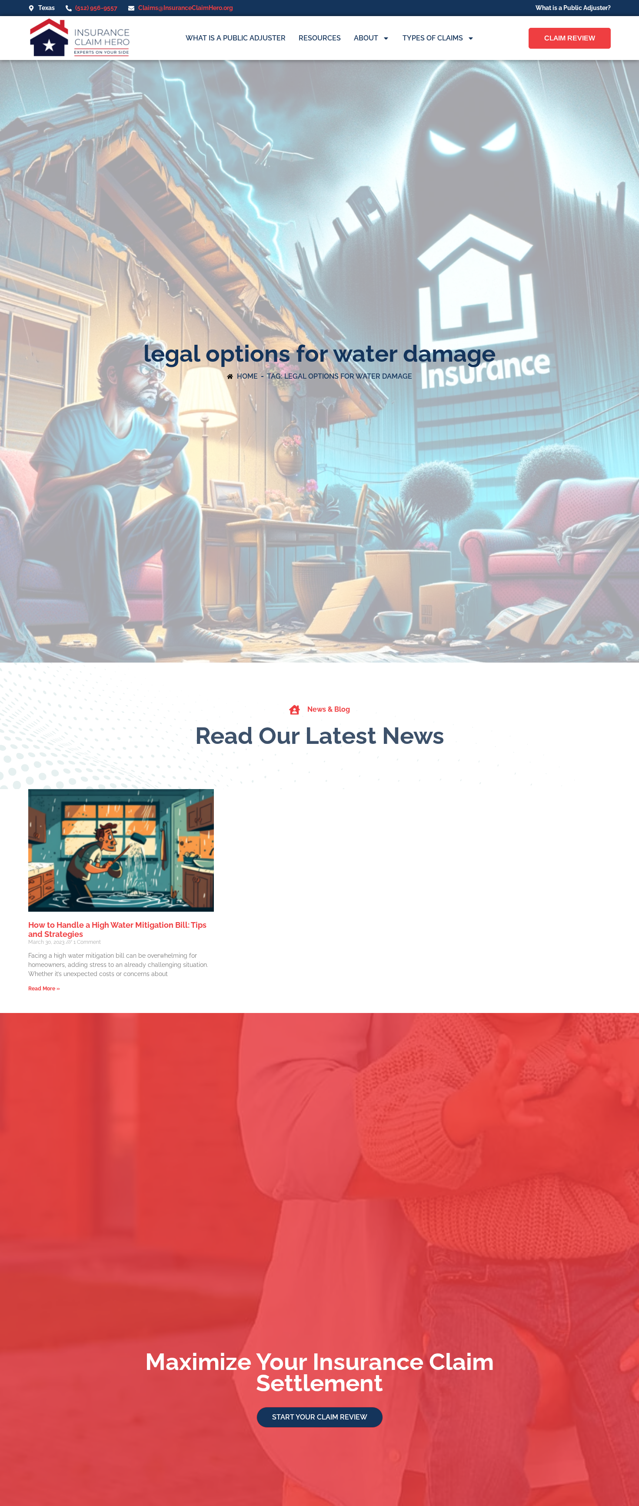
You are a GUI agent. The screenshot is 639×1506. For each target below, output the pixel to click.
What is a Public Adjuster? (573, 7)
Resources (320, 38)
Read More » (44, 989)
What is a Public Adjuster (236, 38)
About (366, 38)
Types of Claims (433, 38)
